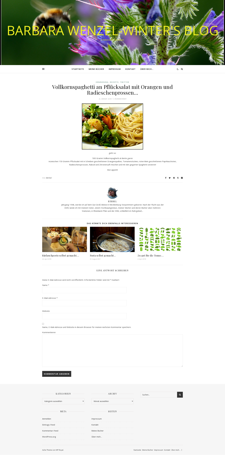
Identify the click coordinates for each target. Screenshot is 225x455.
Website (46, 311)
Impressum (115, 69)
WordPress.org (49, 436)
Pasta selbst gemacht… (103, 255)
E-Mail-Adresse (50, 298)
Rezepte (114, 82)
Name (45, 285)
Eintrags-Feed (48, 424)
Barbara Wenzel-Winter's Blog (112, 30)
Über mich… (146, 69)
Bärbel (49, 178)
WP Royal (59, 450)
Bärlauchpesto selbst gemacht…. (60, 255)
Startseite (78, 69)
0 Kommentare (119, 98)
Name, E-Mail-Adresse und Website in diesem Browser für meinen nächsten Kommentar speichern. (86, 327)
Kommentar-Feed (50, 430)
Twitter (124, 82)
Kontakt (130, 69)
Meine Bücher (96, 69)
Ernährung (102, 82)
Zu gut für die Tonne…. (151, 255)
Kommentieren (49, 332)
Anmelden (46, 418)
